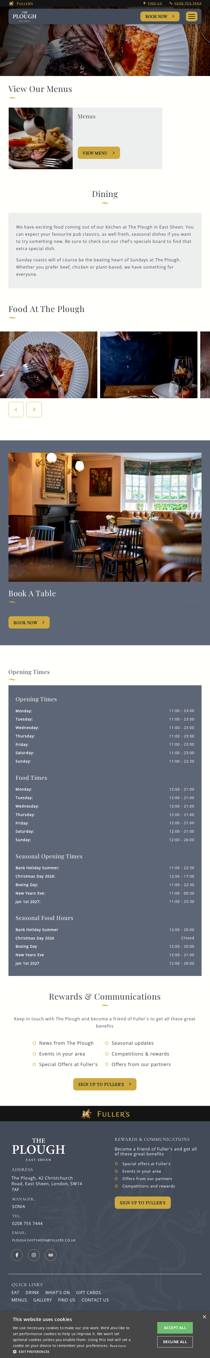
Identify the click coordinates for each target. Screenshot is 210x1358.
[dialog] (105, 1335)
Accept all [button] (175, 1327)
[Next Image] (34, 409)
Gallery (42, 1300)
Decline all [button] (175, 1341)
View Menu (95, 153)
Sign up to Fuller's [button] (143, 1202)
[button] (72, 1351)
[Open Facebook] (17, 1255)
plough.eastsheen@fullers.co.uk (44, 1240)
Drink (32, 1292)
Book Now (156, 16)
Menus (19, 1300)
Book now (25, 622)
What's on (57, 1292)
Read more (118, 1346)
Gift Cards (88, 1292)
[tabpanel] (105, 765)
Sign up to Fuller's (101, 1084)
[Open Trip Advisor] (51, 1255)
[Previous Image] (16, 409)
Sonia (18, 1206)
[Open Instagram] (34, 1255)
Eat (15, 1292)
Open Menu (191, 16)
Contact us (95, 1300)
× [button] (204, 1317)
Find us (155, 3)
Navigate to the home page (25, 16)
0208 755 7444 (188, 3)
